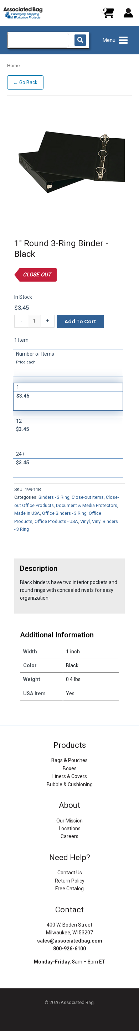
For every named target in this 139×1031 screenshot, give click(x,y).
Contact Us (69, 872)
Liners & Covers (69, 776)
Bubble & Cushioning (70, 784)
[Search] (80, 40)
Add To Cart (80, 321)
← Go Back (25, 82)
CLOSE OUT (37, 274)
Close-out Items (88, 497)
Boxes (70, 768)
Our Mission (69, 821)
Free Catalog (69, 888)
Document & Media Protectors (86, 505)
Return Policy (69, 881)
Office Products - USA (56, 521)
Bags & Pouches (69, 760)
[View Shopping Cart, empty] (108, 15)
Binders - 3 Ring (54, 497)
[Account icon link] (128, 13)
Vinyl (85, 521)
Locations (70, 828)
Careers (69, 836)
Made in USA (27, 513)
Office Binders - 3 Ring (64, 513)
